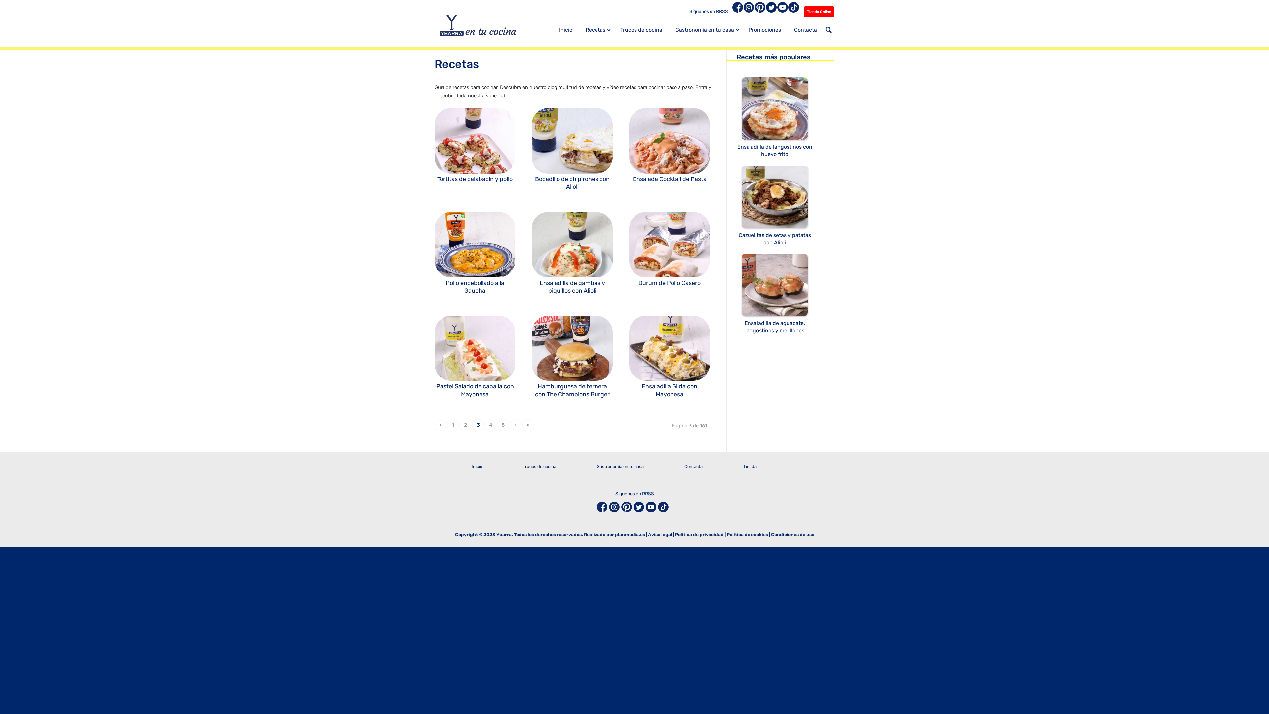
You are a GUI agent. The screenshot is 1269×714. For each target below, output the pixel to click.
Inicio (477, 466)
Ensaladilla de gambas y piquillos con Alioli (572, 286)
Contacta (693, 466)
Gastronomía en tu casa (620, 466)
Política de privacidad (699, 534)
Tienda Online (819, 12)
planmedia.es (630, 534)
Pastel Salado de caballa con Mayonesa (475, 390)
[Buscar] (828, 31)
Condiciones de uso (792, 534)
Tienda (750, 466)
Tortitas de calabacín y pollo (475, 179)
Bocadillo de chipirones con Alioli (572, 183)
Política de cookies (747, 534)
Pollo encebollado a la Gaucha (475, 286)
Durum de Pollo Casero (669, 283)
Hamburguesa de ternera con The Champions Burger (572, 390)
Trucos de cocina (539, 466)
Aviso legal (660, 534)
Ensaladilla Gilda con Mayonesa (669, 390)
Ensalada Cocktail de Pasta (670, 179)
